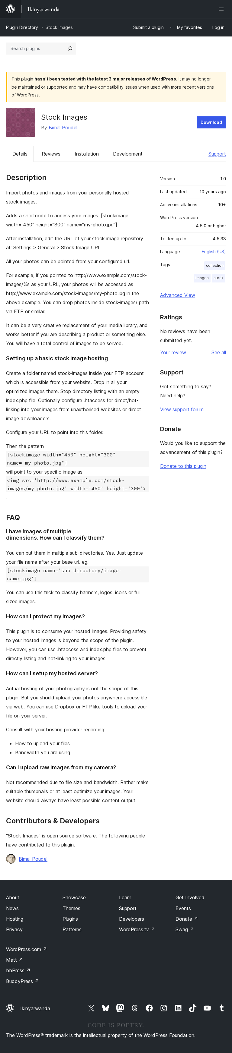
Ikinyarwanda (35, 1008)
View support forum (182, 409)
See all (218, 352)
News (12, 908)
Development (128, 154)
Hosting (14, 919)
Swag (185, 929)
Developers (131, 919)
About (12, 897)
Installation (87, 154)
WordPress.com (26, 949)
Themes (71, 908)
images (202, 278)
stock (219, 278)
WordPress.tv (137, 929)
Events (183, 908)
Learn (125, 897)
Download (211, 122)
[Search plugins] (70, 49)
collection (215, 265)
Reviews (51, 154)
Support (217, 154)
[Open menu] (222, 9)
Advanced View (177, 295)
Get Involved (190, 897)
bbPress (18, 970)
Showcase (74, 897)
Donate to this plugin (183, 466)
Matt (14, 960)
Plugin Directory (22, 27)
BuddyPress (22, 981)
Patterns (72, 929)
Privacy (14, 929)
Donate (187, 919)
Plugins (70, 919)
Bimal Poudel (63, 128)
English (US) (214, 251)
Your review (173, 352)
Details (19, 154)
